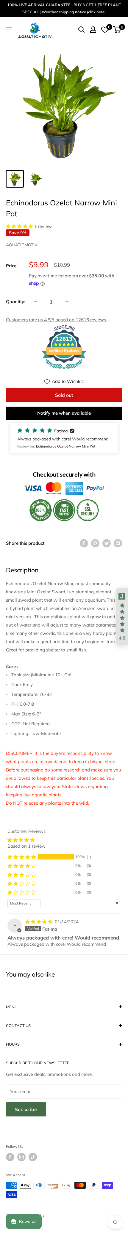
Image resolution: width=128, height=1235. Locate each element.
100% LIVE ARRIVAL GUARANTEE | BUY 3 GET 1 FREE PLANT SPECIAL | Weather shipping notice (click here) (64, 8)
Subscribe (26, 1109)
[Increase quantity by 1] (67, 301)
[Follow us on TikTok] (33, 1157)
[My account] (93, 29)
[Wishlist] (105, 29)
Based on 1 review (26, 846)
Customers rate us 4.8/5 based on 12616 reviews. (56, 319)
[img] (39, 921)
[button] (20, 226)
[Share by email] (118, 543)
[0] (117, 29)
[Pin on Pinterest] (95, 543)
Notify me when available (64, 413)
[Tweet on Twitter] (106, 543)
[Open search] (81, 29)
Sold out (64, 395)
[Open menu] (9, 30)
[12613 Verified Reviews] (64, 370)
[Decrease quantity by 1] (35, 301)
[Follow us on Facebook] (10, 1157)
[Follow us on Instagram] (21, 1157)
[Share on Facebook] (84, 543)
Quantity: (15, 301)
